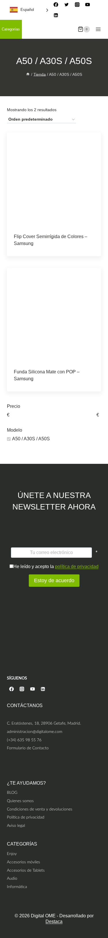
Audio (12, 878)
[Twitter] (66, 4)
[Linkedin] (55, 15)
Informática (17, 887)
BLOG (12, 792)
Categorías (11, 29)
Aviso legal (16, 825)
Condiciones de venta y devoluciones (39, 809)
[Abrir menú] (98, 29)
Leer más (54, 241)
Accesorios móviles (23, 862)
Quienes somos (20, 801)
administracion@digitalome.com (34, 731)
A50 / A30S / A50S (31, 438)
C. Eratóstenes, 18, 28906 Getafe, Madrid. (44, 723)
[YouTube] (87, 4)
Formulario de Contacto (28, 748)
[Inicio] (28, 74)
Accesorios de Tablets (26, 870)
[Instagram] (77, 4)
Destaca (54, 921)
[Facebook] (55, 4)
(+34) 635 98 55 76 (24, 740)
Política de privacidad (25, 817)
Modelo (14, 430)
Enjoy (12, 854)
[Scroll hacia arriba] (103, 910)
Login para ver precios (35, 254)
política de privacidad (76, 566)
